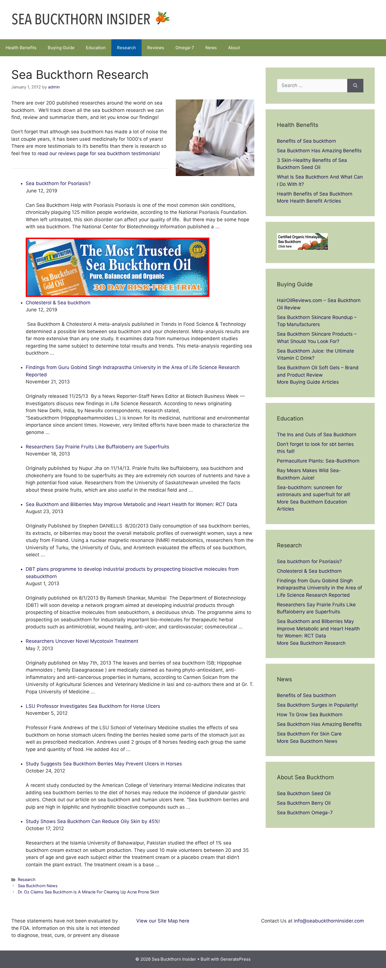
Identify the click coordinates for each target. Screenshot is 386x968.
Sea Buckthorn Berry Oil (304, 803)
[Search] (355, 85)
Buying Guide (61, 47)
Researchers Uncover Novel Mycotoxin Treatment (82, 641)
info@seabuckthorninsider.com (329, 921)
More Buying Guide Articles (308, 382)
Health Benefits (21, 47)
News (211, 47)
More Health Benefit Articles (309, 201)
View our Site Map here (162, 921)
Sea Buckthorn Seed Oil (304, 793)
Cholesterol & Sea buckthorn (58, 302)
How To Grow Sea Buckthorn (309, 714)
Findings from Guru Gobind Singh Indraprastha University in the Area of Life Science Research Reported (319, 588)
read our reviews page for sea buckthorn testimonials (98, 153)
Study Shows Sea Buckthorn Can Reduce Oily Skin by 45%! (93, 821)
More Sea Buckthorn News (307, 741)
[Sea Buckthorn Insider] (90, 19)
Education (96, 47)
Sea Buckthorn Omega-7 (305, 812)
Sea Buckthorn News (38, 885)
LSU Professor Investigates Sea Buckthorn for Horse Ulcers (93, 706)
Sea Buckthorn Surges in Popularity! (317, 705)
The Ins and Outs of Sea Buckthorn (316, 434)
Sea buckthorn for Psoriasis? (58, 183)
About (234, 47)
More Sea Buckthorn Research (311, 643)
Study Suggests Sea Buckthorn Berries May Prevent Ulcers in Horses (104, 764)
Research (126, 47)
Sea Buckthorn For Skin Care (309, 734)
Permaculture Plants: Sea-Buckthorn (318, 461)
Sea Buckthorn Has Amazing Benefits (319, 150)
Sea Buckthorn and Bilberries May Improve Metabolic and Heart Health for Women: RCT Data (131, 504)
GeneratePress (235, 959)
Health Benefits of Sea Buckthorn (314, 194)
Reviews (155, 47)
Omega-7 (184, 47)
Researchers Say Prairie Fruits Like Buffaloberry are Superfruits (97, 447)
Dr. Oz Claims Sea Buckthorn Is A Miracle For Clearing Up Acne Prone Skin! (88, 891)
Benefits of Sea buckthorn (306, 141)
